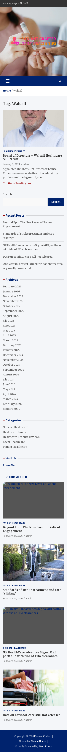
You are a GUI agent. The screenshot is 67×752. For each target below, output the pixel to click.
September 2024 (13, 369)
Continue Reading (15, 183)
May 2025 (9, 330)
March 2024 (10, 399)
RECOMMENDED (16, 477)
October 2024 (11, 364)
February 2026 (12, 286)
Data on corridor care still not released (27, 256)
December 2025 (13, 296)
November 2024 (13, 360)
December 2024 (13, 355)
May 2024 (9, 389)
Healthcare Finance (14, 151)
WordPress (45, 746)
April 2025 (9, 335)
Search (7, 194)
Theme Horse (38, 741)
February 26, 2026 (13, 598)
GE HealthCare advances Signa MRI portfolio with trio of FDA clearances (30, 654)
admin (26, 164)
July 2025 (8, 320)
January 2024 (11, 408)
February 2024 (12, 404)
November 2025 (13, 301)
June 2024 (9, 384)
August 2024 (11, 374)
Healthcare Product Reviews (21, 437)
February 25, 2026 (13, 719)
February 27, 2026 (13, 535)
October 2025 (11, 306)
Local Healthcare (14, 442)
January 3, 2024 (11, 164)
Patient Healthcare (15, 446)
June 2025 (9, 325)
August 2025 (11, 316)
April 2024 (9, 394)
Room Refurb (11, 465)
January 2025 (11, 350)
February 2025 (12, 345)
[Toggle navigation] (7, 81)
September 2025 (13, 311)
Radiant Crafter (42, 736)
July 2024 (8, 379)
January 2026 (11, 291)
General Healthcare (15, 427)
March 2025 (10, 340)
